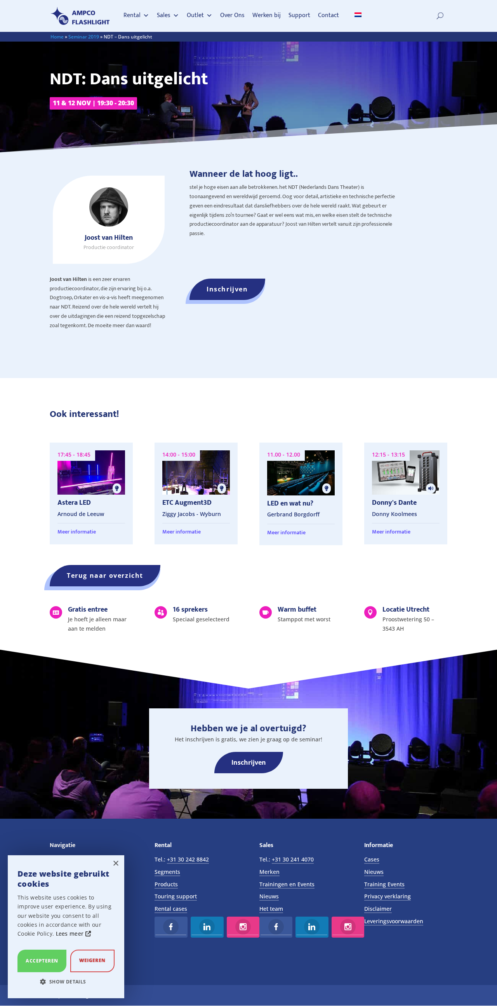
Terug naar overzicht (105, 575)
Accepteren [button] (42, 960)
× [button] (115, 864)
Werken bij (266, 15)
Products (166, 884)
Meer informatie (76, 531)
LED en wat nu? (290, 503)
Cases (371, 859)
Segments (167, 871)
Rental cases (171, 908)
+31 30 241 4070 (293, 859)
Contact (328, 15)
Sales (163, 15)
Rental (132, 15)
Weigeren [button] (92, 960)
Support (299, 15)
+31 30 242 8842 (188, 859)
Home (57, 36)
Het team (271, 908)
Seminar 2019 (83, 36)
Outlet (195, 15)
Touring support (176, 896)
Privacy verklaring (387, 896)
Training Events (384, 884)
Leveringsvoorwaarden (393, 921)
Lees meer (70, 933)
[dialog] (66, 926)
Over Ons (232, 15)
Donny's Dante (394, 503)
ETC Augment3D (187, 503)
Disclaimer (378, 908)
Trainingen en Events (287, 884)
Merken (269, 871)
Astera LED (74, 503)
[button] (66, 982)
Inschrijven (227, 289)
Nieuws (269, 896)
